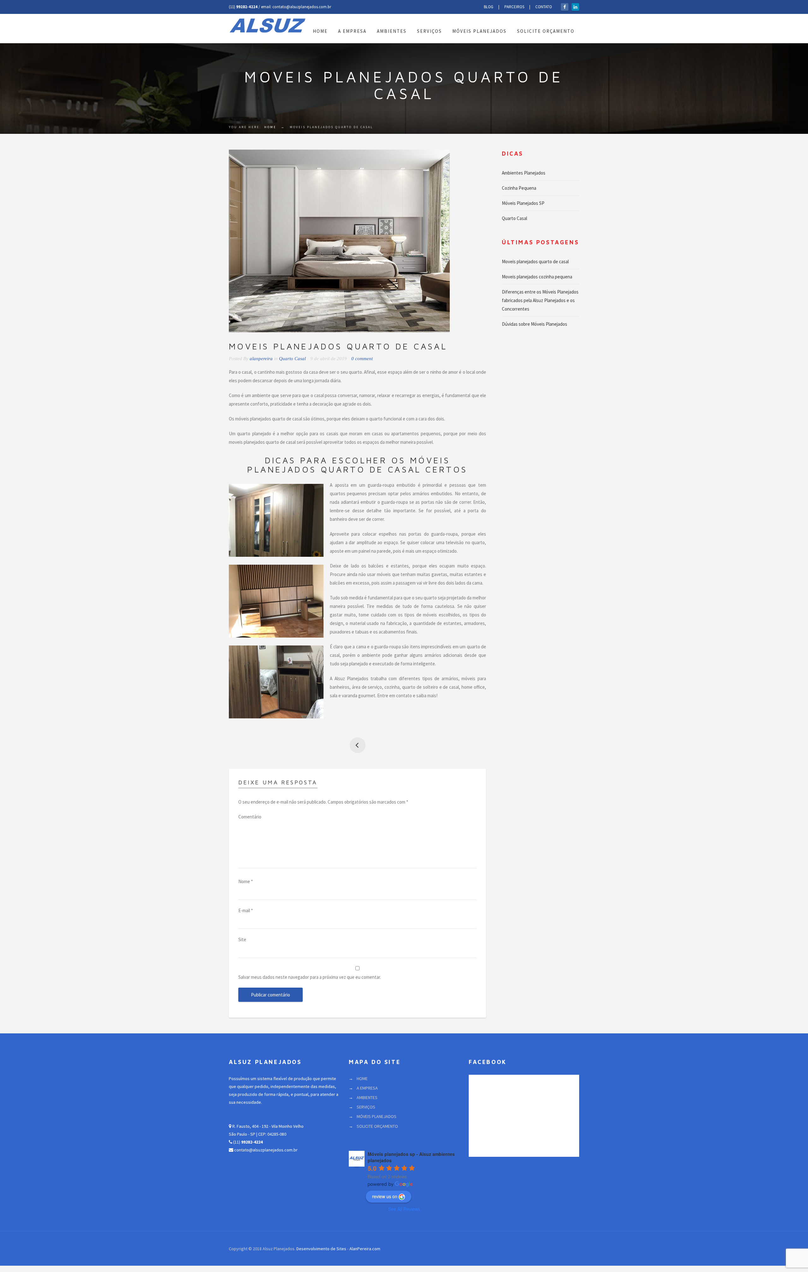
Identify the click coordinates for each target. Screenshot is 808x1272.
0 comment (362, 358)
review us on (384, 1196)
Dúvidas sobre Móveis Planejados (534, 324)
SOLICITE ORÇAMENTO (545, 31)
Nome (245, 881)
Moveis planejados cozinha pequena (357, 745)
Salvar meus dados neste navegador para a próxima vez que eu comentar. (309, 977)
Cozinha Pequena (519, 188)
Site (242, 939)
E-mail (245, 910)
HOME (320, 31)
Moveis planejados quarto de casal (535, 262)
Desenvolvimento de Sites (321, 1248)
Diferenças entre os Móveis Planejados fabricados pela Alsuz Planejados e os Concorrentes (540, 300)
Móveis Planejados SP (523, 203)
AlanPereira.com (364, 1248)
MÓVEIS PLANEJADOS (479, 31)
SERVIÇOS (429, 31)
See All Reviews (404, 1209)
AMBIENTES (392, 31)
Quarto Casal (292, 358)
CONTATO (543, 6)
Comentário (249, 817)
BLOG (488, 6)
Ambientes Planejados (523, 173)
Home (270, 127)
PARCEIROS (514, 6)
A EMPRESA (352, 31)
